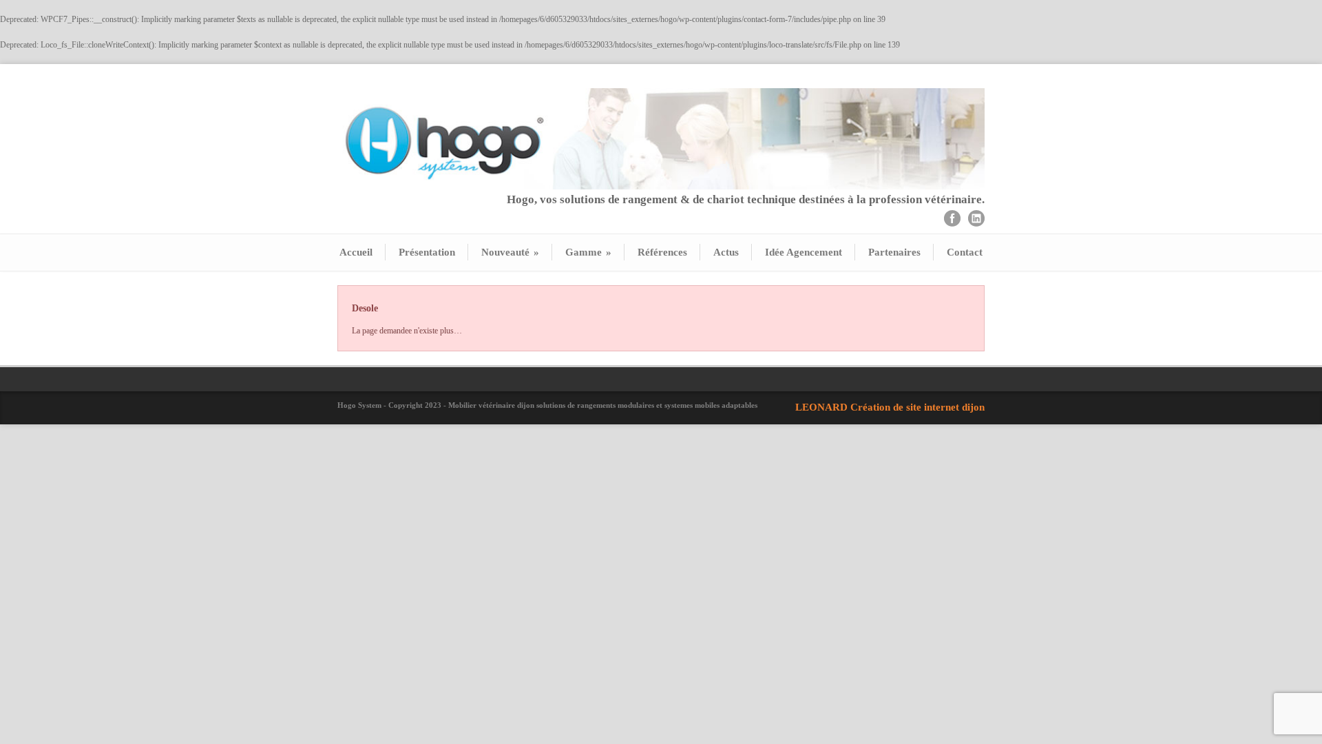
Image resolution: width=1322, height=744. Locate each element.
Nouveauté (510, 252)
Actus (726, 252)
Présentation (427, 252)
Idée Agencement (803, 252)
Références (662, 252)
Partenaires (894, 252)
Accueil (356, 252)
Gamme (588, 252)
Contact (965, 252)
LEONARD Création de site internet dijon (890, 407)
